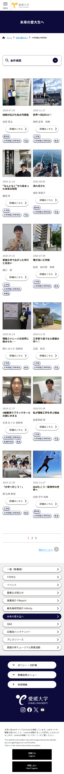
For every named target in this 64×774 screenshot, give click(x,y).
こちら (37, 735)
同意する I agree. (32, 754)
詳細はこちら (16, 128)
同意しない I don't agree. (32, 766)
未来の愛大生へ (22, 37)
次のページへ (46, 549)
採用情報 (22, 684)
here (11, 745)
